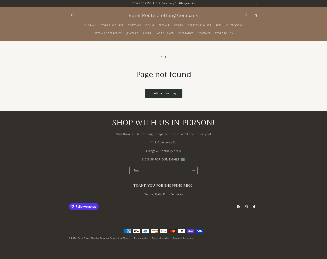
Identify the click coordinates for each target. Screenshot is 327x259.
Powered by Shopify (120, 238)
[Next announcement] (257, 3)
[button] (73, 15)
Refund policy (141, 238)
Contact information (183, 238)
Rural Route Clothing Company (93, 238)
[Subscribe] (193, 170)
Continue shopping (163, 93)
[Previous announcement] (70, 3)
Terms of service (160, 238)
